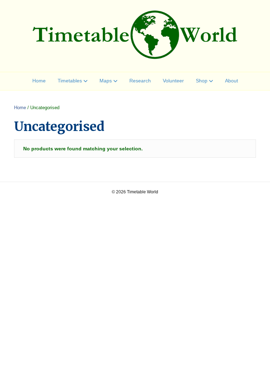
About (231, 80)
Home (39, 80)
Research (140, 80)
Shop (201, 80)
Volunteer (173, 80)
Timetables (70, 80)
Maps (105, 80)
